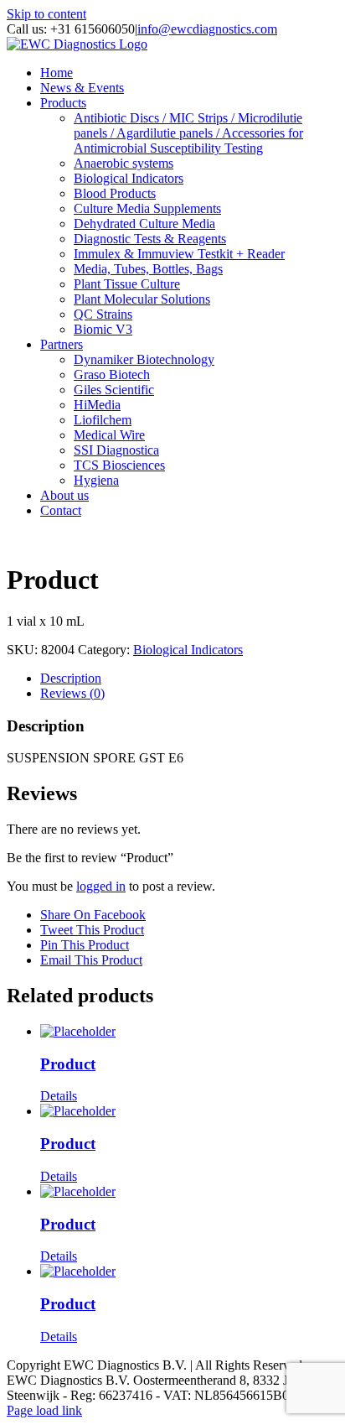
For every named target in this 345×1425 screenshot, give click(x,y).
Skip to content (46, 14)
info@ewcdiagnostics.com (207, 29)
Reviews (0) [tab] (72, 693)
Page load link (44, 1410)
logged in (101, 886)
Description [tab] (70, 678)
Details (58, 1096)
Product (67, 1064)
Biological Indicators (188, 649)
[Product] (189, 1031)
